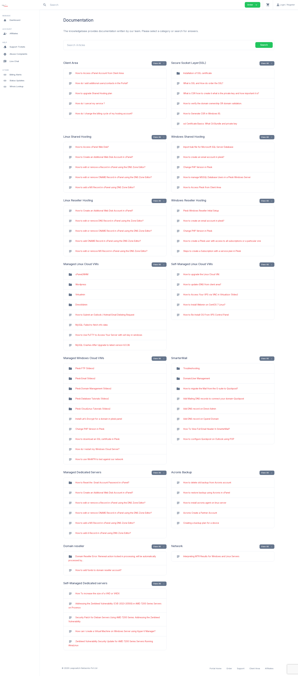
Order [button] (252, 4)
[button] (268, 5)
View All (159, 63)
